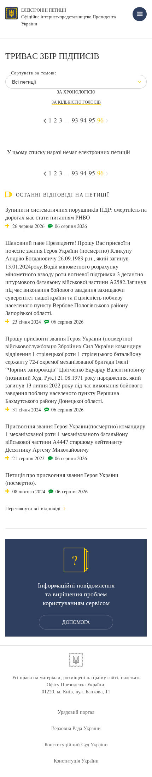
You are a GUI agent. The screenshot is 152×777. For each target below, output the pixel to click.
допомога (76, 622)
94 (83, 120)
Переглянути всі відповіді (33, 508)
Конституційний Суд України (76, 744)
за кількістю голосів (76, 102)
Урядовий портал (76, 712)
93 (75, 120)
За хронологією (76, 92)
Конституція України (76, 760)
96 (100, 120)
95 (92, 120)
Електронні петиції (43, 10)
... (67, 120)
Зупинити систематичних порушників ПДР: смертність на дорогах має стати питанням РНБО (76, 213)
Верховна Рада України (76, 728)
